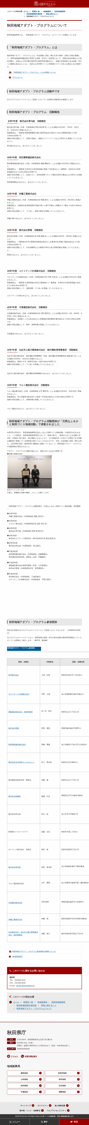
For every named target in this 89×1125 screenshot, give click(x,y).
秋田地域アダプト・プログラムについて (34, 1008)
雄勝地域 (62, 1092)
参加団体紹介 (17, 956)
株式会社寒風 (13, 728)
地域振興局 (47, 11)
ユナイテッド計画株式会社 (18, 694)
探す (46, 1122)
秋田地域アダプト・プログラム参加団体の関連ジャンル (34, 951)
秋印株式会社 (13, 675)
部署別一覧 (36, 11)
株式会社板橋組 (14, 796)
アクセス (14, 1056)
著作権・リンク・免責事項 (29, 1110)
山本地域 (24, 1079)
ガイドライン (43, 1106)
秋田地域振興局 (60, 11)
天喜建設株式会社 (15, 903)
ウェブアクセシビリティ (56, 1110)
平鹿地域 (24, 1092)
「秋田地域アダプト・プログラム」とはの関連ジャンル (34, 72)
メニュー (16, 1122)
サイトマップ (25, 1106)
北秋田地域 (62, 1073)
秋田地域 (62, 1079)
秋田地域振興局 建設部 (34, 14)
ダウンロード (17, 77)
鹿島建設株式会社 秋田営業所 (20, 712)
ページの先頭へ (84, 1115)
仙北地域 (62, 1086)
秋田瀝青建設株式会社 (17, 744)
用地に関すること (52, 14)
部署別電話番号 (31, 1056)
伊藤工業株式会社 (15, 919)
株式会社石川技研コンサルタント (21, 762)
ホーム (26, 11)
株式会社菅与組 (14, 867)
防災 (76, 1122)
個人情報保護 (60, 1106)
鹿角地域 (24, 1073)
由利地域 (24, 1086)
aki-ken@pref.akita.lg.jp (25, 986)
